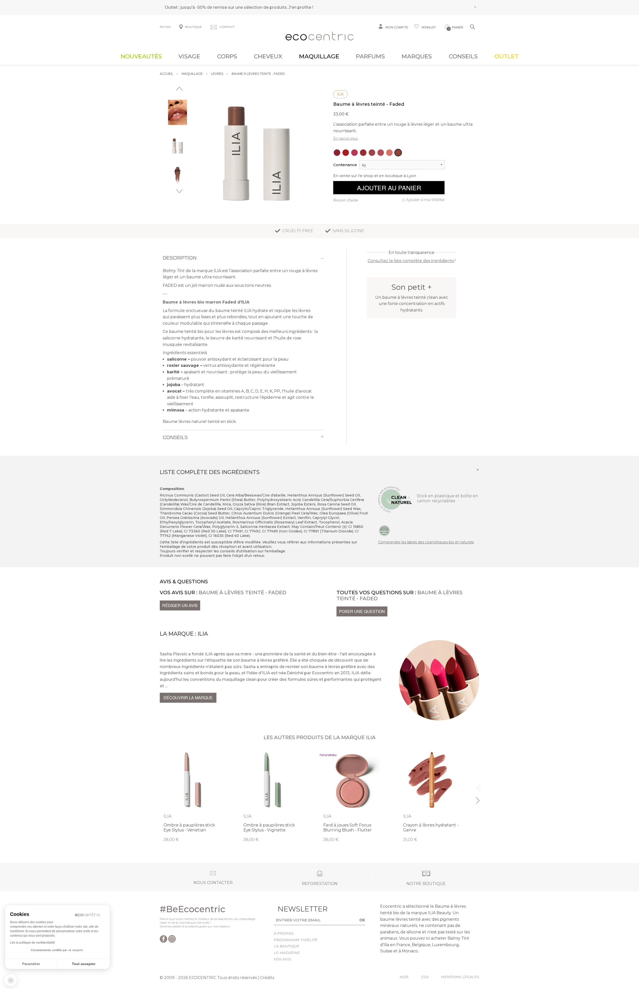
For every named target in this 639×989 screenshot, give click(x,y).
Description (179, 258)
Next (179, 191)
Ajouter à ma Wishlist (425, 199)
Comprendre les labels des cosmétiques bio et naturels (426, 542)
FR (162, 27)
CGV (425, 977)
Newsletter (295, 909)
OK (362, 920)
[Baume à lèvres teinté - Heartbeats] (345, 152)
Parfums (370, 56)
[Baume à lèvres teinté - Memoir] (372, 152)
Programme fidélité (296, 940)
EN (168, 27)
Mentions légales (460, 977)
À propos (284, 933)
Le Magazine (287, 952)
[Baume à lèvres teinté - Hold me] (389, 152)
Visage (189, 56)
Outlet (506, 56)
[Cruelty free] (384, 530)
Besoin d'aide (345, 200)
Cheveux (268, 56)
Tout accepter (83, 964)
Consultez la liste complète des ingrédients (411, 260)
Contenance (345, 164)
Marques (417, 56)
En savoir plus (345, 138)
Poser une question (362, 611)
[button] (10, 980)
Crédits (267, 977)
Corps (227, 56)
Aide (404, 977)
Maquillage (319, 56)
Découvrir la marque (188, 697)
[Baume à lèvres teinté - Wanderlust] (337, 152)
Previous (179, 89)
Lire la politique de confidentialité (32, 942)
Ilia (340, 94)
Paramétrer (31, 964)
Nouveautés (141, 56)
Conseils (463, 56)
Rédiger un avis (180, 605)
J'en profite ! (301, 7)
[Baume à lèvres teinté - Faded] (398, 152)
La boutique (286, 946)
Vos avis (282, 959)
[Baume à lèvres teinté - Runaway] (380, 152)
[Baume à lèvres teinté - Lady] (363, 152)
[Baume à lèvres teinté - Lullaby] (354, 152)
